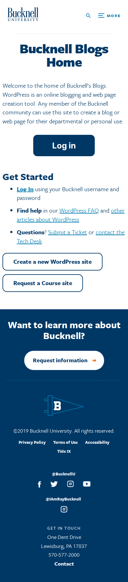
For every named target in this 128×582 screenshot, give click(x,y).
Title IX (64, 451)
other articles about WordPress (71, 214)
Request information (60, 360)
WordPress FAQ (79, 210)
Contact (64, 563)
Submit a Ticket (67, 232)
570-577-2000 (64, 554)
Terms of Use (65, 442)
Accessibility (97, 442)
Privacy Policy (32, 442)
